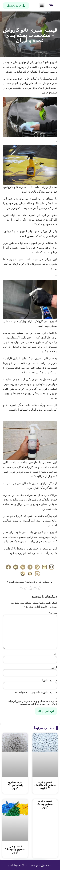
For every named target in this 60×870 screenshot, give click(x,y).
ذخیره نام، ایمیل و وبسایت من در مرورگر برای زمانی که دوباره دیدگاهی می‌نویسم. (32, 702)
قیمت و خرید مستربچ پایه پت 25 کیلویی (15, 849)
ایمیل (54, 667)
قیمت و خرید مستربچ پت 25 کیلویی (45, 803)
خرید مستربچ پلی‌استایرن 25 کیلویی (15, 785)
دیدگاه (52, 613)
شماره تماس (49, 680)
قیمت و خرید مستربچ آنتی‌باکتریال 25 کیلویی (45, 785)
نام (55, 654)
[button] (41, 5)
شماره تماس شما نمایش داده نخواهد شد (36, 692)
